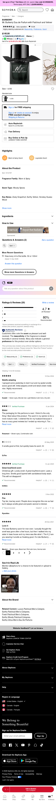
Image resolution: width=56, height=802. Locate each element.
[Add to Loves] (52, 89)
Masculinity (28, 29)
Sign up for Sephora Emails (14, 730)
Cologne (21, 16)
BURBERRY (7, 20)
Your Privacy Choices (9, 777)
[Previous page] (3, 552)
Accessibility (29, 774)
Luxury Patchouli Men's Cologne (31, 608)
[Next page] (29, 552)
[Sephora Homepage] (8, 9)
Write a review (48, 302)
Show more (6, 208)
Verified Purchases (38, 364)
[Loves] (47, 9)
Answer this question (13, 263)
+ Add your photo (9, 571)
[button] (33, 36)
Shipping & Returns (16, 117)
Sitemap (39, 774)
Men (13, 16)
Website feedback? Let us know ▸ (28, 628)
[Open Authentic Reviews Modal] (25, 330)
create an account (24, 113)
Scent (45, 29)
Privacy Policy (7, 774)
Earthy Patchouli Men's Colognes (15, 611)
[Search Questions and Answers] (4, 245)
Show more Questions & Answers (19, 272)
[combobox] (30, 10)
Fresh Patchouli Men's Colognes (15, 614)
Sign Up (40, 736)
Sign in (11, 113)
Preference (37, 29)
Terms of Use (18, 774)
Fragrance (5, 16)
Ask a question (21, 26)
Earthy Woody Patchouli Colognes (16, 617)
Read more (6, 424)
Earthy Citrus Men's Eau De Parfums (17, 620)
